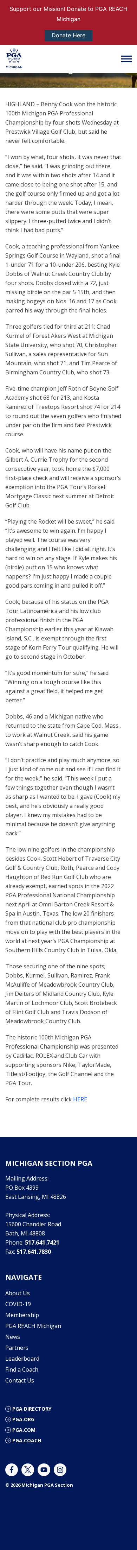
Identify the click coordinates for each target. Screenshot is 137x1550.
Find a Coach (21, 1369)
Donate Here (68, 35)
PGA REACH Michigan (33, 1326)
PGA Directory (31, 1408)
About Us (17, 1293)
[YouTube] (44, 1469)
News (12, 1337)
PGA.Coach (26, 1440)
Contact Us (19, 1380)
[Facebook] (11, 1469)
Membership (22, 1315)
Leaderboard (22, 1358)
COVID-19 (18, 1304)
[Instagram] (60, 1469)
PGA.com (23, 1429)
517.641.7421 (42, 1242)
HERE (80, 1099)
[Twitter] (27, 1469)
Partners (16, 1348)
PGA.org (23, 1419)
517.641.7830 (34, 1251)
